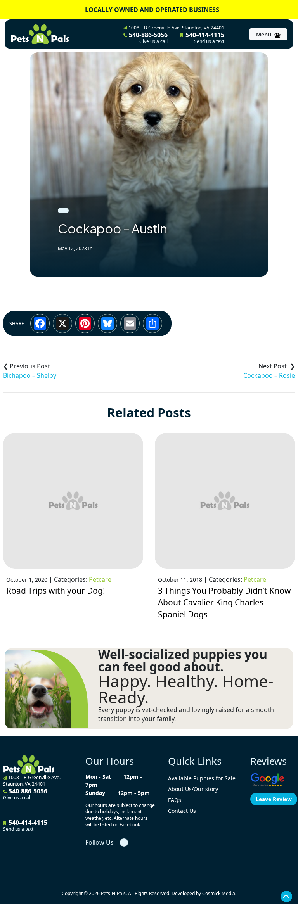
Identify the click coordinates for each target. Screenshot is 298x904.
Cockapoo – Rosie (269, 375)
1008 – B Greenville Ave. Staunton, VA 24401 (175, 27)
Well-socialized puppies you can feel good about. (182, 660)
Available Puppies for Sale (202, 778)
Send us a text (209, 41)
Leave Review (274, 799)
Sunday (95, 793)
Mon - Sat (98, 776)
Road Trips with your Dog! (55, 590)
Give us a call (153, 41)
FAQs (174, 800)
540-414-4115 (204, 38)
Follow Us (99, 842)
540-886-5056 (147, 38)
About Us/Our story (193, 789)
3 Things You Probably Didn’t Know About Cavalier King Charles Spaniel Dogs (224, 602)
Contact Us (182, 810)
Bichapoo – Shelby (29, 375)
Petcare (100, 579)
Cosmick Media (218, 893)
